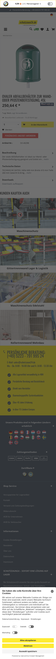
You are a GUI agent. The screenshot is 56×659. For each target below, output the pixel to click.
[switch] (50, 3)
